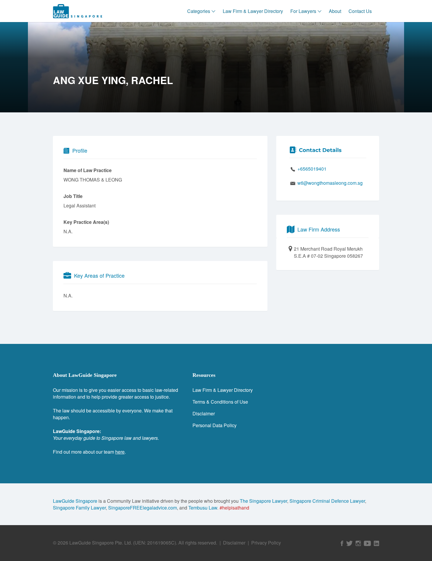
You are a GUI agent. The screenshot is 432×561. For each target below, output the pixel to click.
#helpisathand (234, 507)
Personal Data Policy (214, 425)
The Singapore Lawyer (263, 500)
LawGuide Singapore (75, 500)
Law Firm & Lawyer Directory (253, 11)
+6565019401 (311, 168)
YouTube (367, 543)
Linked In (376, 543)
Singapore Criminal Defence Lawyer (327, 500)
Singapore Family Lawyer (79, 507)
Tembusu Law (202, 507)
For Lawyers (303, 11)
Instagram (358, 543)
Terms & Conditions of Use (220, 401)
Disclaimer (203, 413)
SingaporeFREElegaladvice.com (142, 507)
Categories (198, 11)
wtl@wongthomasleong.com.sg (330, 182)
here (120, 451)
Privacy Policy (266, 542)
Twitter (349, 543)
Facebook (342, 543)
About (335, 11)
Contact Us (360, 11)
